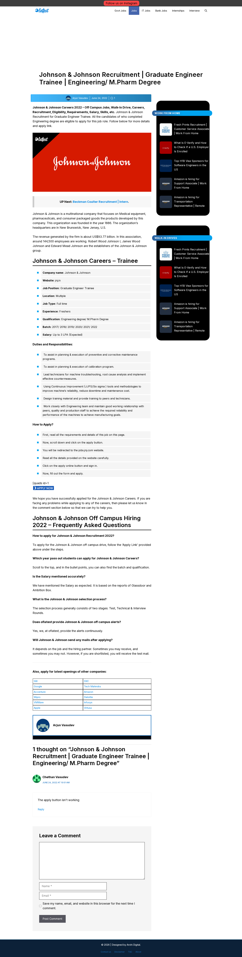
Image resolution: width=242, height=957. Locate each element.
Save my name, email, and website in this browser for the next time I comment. (89, 906)
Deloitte (88, 697)
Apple (37, 707)
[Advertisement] (121, 39)
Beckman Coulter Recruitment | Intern (100, 201)
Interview (194, 10)
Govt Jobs (120, 10)
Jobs (134, 10)
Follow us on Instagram (121, 3)
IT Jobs (146, 10)
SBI (36, 681)
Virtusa (88, 707)
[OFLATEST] (42, 10)
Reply (41, 809)
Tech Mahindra (92, 686)
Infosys (88, 702)
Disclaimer (119, 952)
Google (38, 686)
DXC (86, 681)
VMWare (39, 702)
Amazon (88, 691)
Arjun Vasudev (63, 725)
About (138, 952)
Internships (178, 10)
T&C (130, 952)
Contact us (106, 952)
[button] (206, 10)
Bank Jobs (161, 10)
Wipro (37, 697)
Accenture (40, 691)
